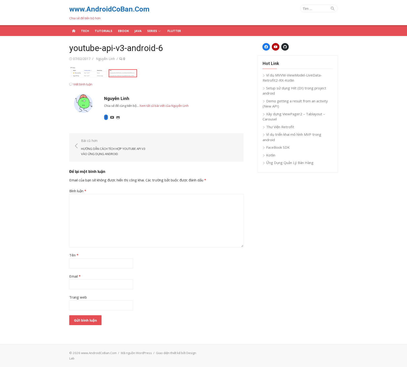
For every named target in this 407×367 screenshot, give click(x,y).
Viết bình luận (82, 84)
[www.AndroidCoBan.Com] (73, 30)
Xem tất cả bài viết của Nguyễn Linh (164, 106)
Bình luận (77, 190)
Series (152, 31)
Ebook (123, 31)
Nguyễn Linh (105, 58)
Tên (73, 255)
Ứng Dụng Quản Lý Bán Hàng (289, 162)
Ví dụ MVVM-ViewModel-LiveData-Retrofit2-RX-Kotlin (292, 78)
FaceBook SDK (278, 147)
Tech (85, 31)
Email (75, 276)
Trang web (78, 297)
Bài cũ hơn (113, 147)
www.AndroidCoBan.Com (109, 9)
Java (138, 31)
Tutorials (103, 31)
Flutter (174, 31)
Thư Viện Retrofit (280, 126)
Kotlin (270, 155)
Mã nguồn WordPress (136, 353)
